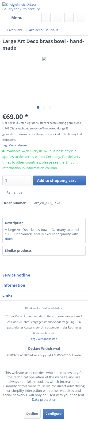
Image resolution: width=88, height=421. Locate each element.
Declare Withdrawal (44, 348)
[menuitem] (12, 17)
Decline (32, 413)
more (9, 238)
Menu (17, 17)
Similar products (18, 250)
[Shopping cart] (80, 17)
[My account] (69, 17)
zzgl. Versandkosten (15, 145)
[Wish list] (57, 17)
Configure (53, 413)
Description (14, 223)
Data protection (44, 399)
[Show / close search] (46, 17)
